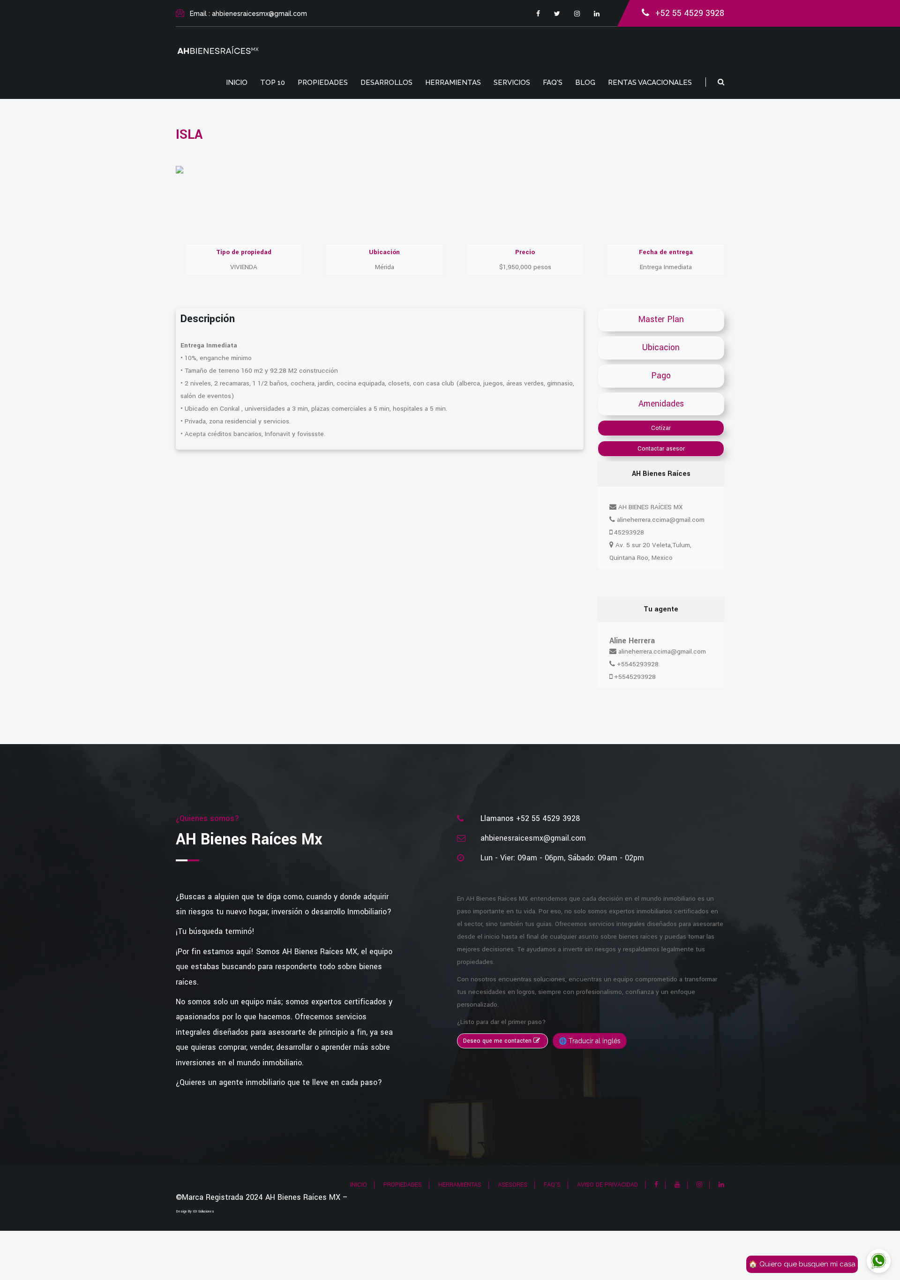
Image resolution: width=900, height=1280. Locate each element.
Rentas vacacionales (650, 82)
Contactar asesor (661, 448)
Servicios (512, 82)
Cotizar (661, 428)
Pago (661, 376)
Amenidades (661, 404)
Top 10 (272, 82)
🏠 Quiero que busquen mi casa (802, 1264)
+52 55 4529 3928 (689, 13)
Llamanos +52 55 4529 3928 (530, 818)
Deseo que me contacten (498, 1041)
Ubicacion (661, 348)
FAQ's (552, 82)
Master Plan (661, 319)
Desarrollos (386, 82)
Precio (525, 252)
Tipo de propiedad (243, 252)
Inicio (237, 82)
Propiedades (323, 82)
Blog (585, 82)
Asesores (512, 1185)
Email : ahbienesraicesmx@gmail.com (248, 13)
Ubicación (384, 252)
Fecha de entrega (666, 252)
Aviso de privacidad (607, 1185)
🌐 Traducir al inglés (590, 1041)
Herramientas (453, 82)
